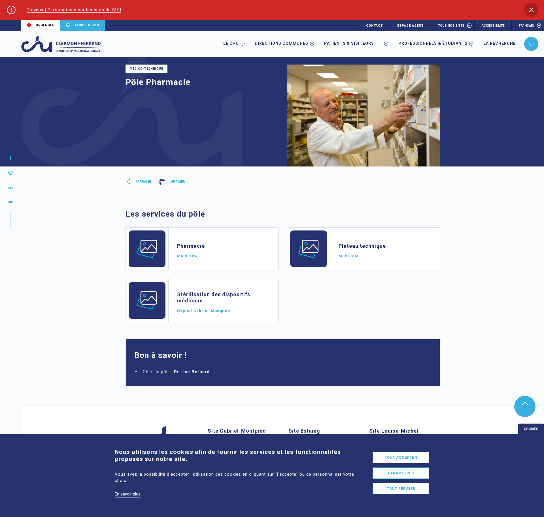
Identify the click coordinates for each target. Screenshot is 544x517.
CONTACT (374, 25)
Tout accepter (401, 458)
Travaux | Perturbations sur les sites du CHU (74, 9)
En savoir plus (128, 494)
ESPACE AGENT (410, 25)
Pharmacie (191, 246)
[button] (531, 10)
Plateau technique (362, 246)
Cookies (531, 429)
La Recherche (499, 43)
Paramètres (401, 473)
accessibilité (493, 25)
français (526, 25)
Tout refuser (401, 489)
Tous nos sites (451, 25)
